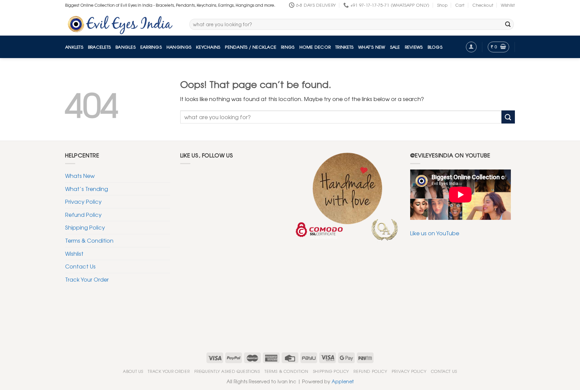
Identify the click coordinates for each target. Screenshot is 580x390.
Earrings (151, 47)
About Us (133, 371)
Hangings (178, 47)
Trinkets (344, 47)
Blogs (435, 47)
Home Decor (315, 47)
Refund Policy (83, 214)
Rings (287, 47)
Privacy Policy (83, 201)
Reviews (414, 47)
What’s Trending (86, 189)
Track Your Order (87, 279)
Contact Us (80, 266)
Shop (442, 5)
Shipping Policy (85, 227)
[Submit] (508, 24)
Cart (460, 5)
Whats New (80, 176)
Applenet (343, 381)
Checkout (482, 5)
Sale (395, 47)
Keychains (208, 47)
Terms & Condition (89, 240)
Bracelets (99, 47)
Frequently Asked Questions (227, 371)
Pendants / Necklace (250, 47)
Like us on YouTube (434, 233)
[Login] (471, 47)
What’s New (371, 47)
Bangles (125, 47)
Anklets (74, 47)
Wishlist (508, 5)
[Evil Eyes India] (122, 23)
